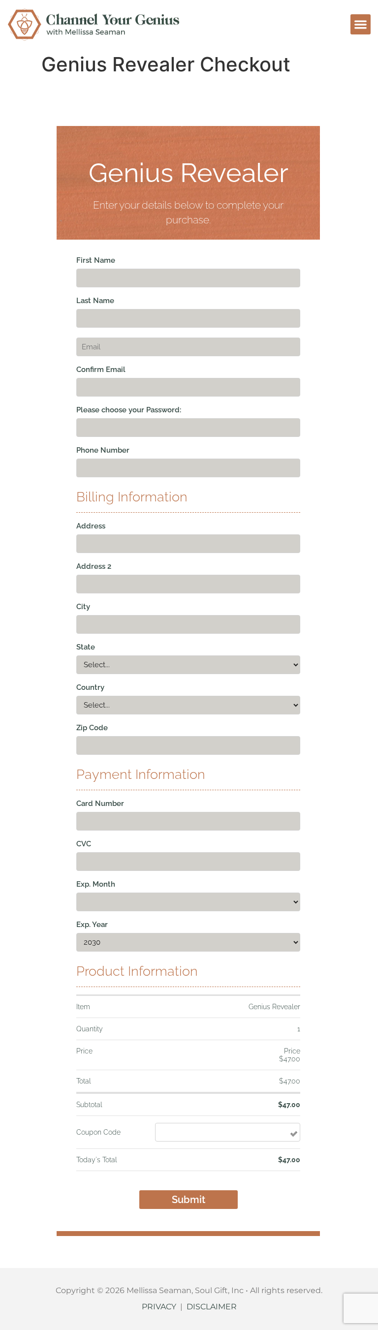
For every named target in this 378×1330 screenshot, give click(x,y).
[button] (360, 24)
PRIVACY (159, 1306)
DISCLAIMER (212, 1306)
